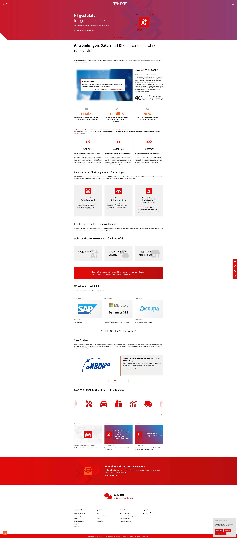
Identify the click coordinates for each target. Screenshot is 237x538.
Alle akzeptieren (219, 530)
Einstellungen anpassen (221, 533)
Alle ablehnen (227, 530)
